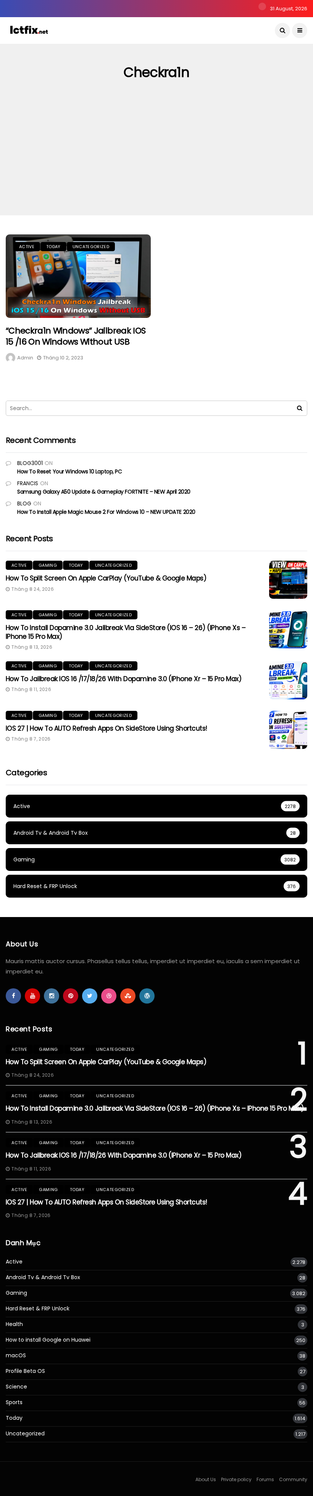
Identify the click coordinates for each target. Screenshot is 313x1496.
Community (293, 1479)
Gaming (48, 565)
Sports (14, 1402)
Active (26, 247)
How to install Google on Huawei (48, 1340)
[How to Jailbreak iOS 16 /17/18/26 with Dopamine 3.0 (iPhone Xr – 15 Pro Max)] (288, 680)
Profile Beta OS (25, 1371)
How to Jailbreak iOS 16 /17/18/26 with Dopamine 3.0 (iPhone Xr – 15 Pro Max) (123, 678)
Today (53, 247)
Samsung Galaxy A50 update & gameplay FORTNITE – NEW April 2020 (103, 491)
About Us (205, 1479)
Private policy (236, 1479)
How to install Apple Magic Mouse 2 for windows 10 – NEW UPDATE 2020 (106, 512)
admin (25, 357)
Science (16, 1387)
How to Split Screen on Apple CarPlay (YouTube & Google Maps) (106, 578)
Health (14, 1324)
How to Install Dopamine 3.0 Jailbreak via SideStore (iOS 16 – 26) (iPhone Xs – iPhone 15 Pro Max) (125, 632)
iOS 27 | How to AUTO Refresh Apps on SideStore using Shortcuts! (106, 728)
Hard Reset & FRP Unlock (37, 1308)
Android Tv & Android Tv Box (43, 1277)
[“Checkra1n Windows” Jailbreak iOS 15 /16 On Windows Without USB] (78, 276)
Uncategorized (91, 247)
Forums (265, 1479)
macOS (16, 1355)
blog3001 (30, 463)
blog (24, 503)
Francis (27, 483)
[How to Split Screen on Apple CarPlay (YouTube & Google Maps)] (288, 580)
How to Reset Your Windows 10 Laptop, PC (69, 471)
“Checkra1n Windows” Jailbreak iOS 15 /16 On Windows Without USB (75, 336)
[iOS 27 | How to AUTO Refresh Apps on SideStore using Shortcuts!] (288, 730)
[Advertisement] (156, 158)
